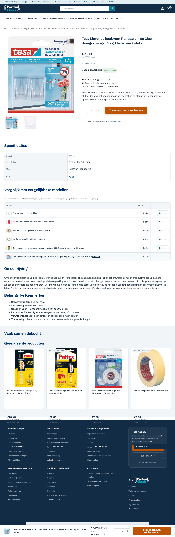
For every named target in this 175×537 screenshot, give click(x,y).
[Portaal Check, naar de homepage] (142, 480)
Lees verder (57, 446)
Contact (132, 495)
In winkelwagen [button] (16, 446)
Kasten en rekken (93, 451)
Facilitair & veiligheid (22, 28)
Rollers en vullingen (16, 451)
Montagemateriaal (116, 121)
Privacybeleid (134, 500)
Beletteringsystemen (16, 478)
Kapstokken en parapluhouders (99, 456)
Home (7, 28)
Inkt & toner (93, 468)
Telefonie (51, 451)
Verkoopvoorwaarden (137, 491)
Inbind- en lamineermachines (19, 482)
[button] (22, 18)
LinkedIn (135, 508)
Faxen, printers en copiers (97, 481)
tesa (71, 177)
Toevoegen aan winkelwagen (126, 110)
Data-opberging (53, 456)
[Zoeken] (112, 8)
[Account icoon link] (162, 8)
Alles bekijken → (15, 460)
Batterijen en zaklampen (56, 495)
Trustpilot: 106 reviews (42, 2)
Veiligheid (51, 487)
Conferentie (12, 495)
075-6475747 (108, 2)
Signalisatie (12, 487)
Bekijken (163, 213)
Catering (50, 473)
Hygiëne (50, 478)
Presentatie (12, 473)
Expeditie (37, 28)
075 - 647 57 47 (148, 456)
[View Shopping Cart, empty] (168, 8)
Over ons (132, 487)
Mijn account (133, 504)
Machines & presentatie (20, 468)
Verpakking (51, 482)
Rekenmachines (14, 491)
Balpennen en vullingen (17, 456)
